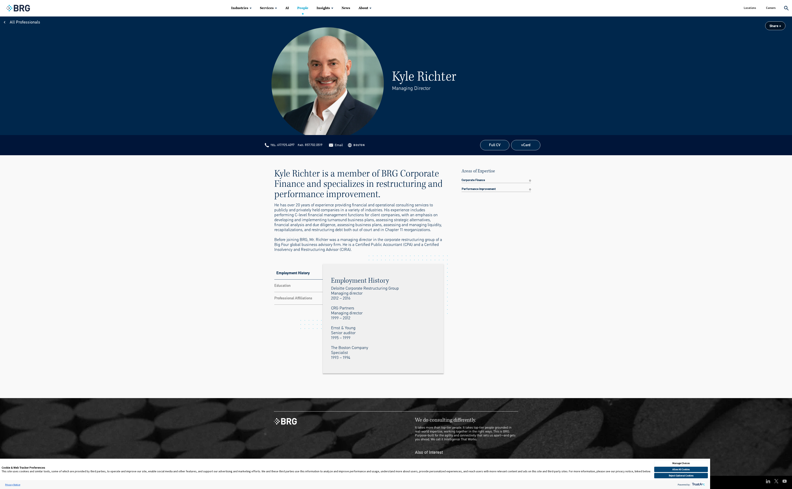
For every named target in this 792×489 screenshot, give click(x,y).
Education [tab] (282, 285)
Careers (771, 8)
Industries (239, 8)
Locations (750, 8)
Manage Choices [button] (681, 463)
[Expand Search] (786, 8)
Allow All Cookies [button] (681, 469)
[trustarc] (698, 484)
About (363, 8)
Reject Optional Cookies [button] (681, 475)
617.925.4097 (286, 145)
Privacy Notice (12, 484)
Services (267, 8)
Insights (323, 8)
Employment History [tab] (293, 272)
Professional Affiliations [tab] (293, 298)
